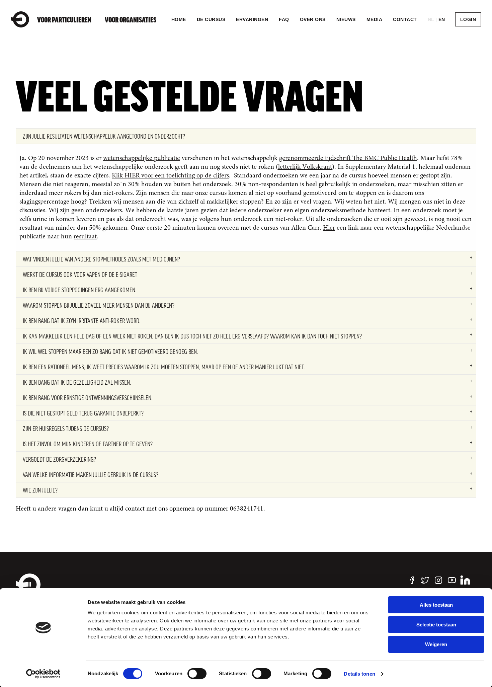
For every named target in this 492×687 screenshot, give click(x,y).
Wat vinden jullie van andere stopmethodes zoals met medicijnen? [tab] (101, 259)
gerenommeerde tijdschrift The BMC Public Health (348, 158)
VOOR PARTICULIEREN (64, 19)
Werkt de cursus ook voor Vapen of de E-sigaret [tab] (80, 274)
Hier (329, 228)
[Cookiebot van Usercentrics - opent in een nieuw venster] (43, 674)
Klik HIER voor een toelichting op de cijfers (170, 175)
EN (441, 19)
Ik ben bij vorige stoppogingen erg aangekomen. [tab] (80, 290)
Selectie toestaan (436, 624)
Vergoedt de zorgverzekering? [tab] (59, 459)
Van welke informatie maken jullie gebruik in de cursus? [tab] (90, 474)
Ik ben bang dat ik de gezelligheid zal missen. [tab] (77, 382)
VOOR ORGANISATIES (130, 19)
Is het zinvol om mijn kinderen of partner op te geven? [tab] (88, 444)
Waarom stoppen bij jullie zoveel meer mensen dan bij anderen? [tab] (98, 305)
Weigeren (436, 644)
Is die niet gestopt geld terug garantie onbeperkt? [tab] (83, 413)
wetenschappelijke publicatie (141, 158)
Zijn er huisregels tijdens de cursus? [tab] (66, 428)
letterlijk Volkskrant (305, 167)
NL (431, 19)
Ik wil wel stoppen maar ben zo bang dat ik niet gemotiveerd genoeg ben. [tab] (110, 351)
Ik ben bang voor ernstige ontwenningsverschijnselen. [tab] (88, 397)
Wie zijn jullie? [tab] (40, 490)
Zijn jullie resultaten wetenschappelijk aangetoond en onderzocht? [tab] (104, 136)
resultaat (85, 236)
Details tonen (359, 674)
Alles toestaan (436, 605)
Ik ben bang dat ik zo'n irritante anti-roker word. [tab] (82, 320)
